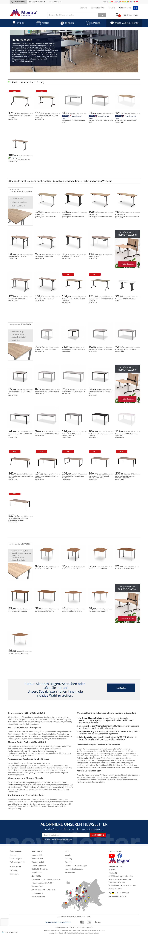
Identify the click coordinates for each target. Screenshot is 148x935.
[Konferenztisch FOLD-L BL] (126, 199)
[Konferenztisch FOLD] (46, 199)
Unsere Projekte (97, 8)
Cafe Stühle (36, 876)
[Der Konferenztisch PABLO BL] (73, 554)
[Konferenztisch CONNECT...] (20, 461)
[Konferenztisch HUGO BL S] (73, 334)
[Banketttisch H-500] (100, 242)
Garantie (68, 862)
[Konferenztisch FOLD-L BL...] (20, 143)
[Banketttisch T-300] (20, 284)
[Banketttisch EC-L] (73, 242)
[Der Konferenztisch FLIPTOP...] (20, 101)
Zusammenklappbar (20, 191)
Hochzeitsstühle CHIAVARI (42, 883)
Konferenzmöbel (38, 865)
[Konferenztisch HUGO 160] (126, 334)
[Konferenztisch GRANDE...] (46, 461)
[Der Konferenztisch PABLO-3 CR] (20, 638)
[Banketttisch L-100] (46, 284)
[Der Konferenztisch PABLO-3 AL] (73, 596)
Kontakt (111, 8)
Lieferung (13, 870)
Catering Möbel (38, 862)
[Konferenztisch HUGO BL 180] (20, 419)
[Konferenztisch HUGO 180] (46, 419)
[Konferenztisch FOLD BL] (73, 199)
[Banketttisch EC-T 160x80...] (126, 284)
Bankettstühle (37, 855)
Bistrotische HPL (38, 886)
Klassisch (25, 324)
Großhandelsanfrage (126, 23)
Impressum (14, 874)
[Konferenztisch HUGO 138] (46, 377)
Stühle (20, 23)
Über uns (83, 8)
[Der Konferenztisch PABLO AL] (46, 596)
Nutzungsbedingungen (74, 869)
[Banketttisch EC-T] (46, 242)
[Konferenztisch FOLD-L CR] (100, 199)
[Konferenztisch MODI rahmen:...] (73, 419)
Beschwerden (70, 872)
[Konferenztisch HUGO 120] (100, 334)
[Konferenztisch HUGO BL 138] (100, 377)
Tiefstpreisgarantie (17, 862)
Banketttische (37, 858)
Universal (25, 543)
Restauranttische (38, 897)
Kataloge (95, 23)
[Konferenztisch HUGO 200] (73, 377)
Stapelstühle (37, 872)
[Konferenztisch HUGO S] (46, 334)
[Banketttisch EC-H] (20, 242)
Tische (45, 23)
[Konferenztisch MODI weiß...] (126, 101)
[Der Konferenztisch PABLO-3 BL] (100, 596)
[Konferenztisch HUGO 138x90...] (73, 101)
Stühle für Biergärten (40, 869)
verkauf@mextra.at (38, 2)
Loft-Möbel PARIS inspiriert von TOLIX (46, 879)
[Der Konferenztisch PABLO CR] (100, 554)
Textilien (69, 23)
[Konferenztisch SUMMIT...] (73, 461)
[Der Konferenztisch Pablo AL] (46, 554)
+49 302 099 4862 (122, 893)
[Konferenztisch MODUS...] (100, 461)
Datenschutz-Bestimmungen (76, 865)
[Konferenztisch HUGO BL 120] (20, 377)
